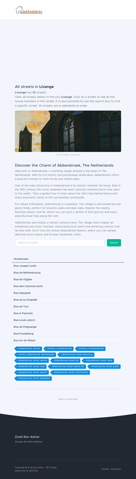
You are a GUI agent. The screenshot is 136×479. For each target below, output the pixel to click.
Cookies (105, 469)
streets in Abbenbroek (59, 348)
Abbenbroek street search (32, 372)
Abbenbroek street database (34, 378)
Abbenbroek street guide (105, 366)
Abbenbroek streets (29, 348)
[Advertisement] (68, 44)
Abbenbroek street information (71, 372)
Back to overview (68, 399)
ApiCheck (33, 471)
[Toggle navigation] (119, 9)
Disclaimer (116, 469)
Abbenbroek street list (66, 360)
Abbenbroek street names (32, 360)
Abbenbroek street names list (68, 366)
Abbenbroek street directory (77, 354)
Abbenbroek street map (31, 366)
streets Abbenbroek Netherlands (36, 354)
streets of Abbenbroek (91, 348)
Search (114, 243)
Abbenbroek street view (99, 360)
